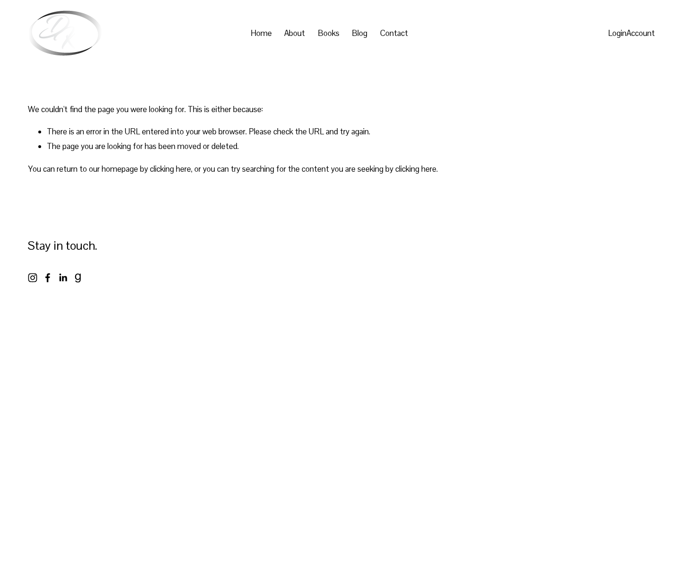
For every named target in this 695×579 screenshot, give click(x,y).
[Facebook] (47, 277)
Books (328, 33)
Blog (359, 33)
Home (261, 33)
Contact (394, 33)
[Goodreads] (78, 277)
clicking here (170, 169)
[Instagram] (32, 277)
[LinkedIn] (63, 277)
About (294, 33)
